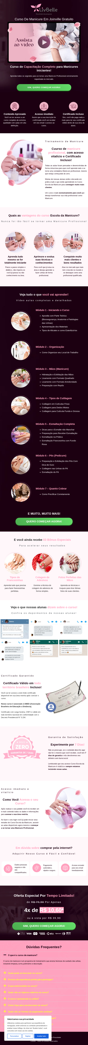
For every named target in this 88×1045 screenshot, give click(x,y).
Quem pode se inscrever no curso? (25, 973)
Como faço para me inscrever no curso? (28, 1005)
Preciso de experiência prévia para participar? (30, 979)
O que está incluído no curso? (22, 986)
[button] (44, 955)
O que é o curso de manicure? (22, 955)
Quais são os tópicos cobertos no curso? (28, 992)
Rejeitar (28, 1036)
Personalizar (14, 1036)
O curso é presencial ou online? (23, 999)
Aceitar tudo (41, 1036)
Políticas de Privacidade (52, 1037)
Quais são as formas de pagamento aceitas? (30, 1011)
